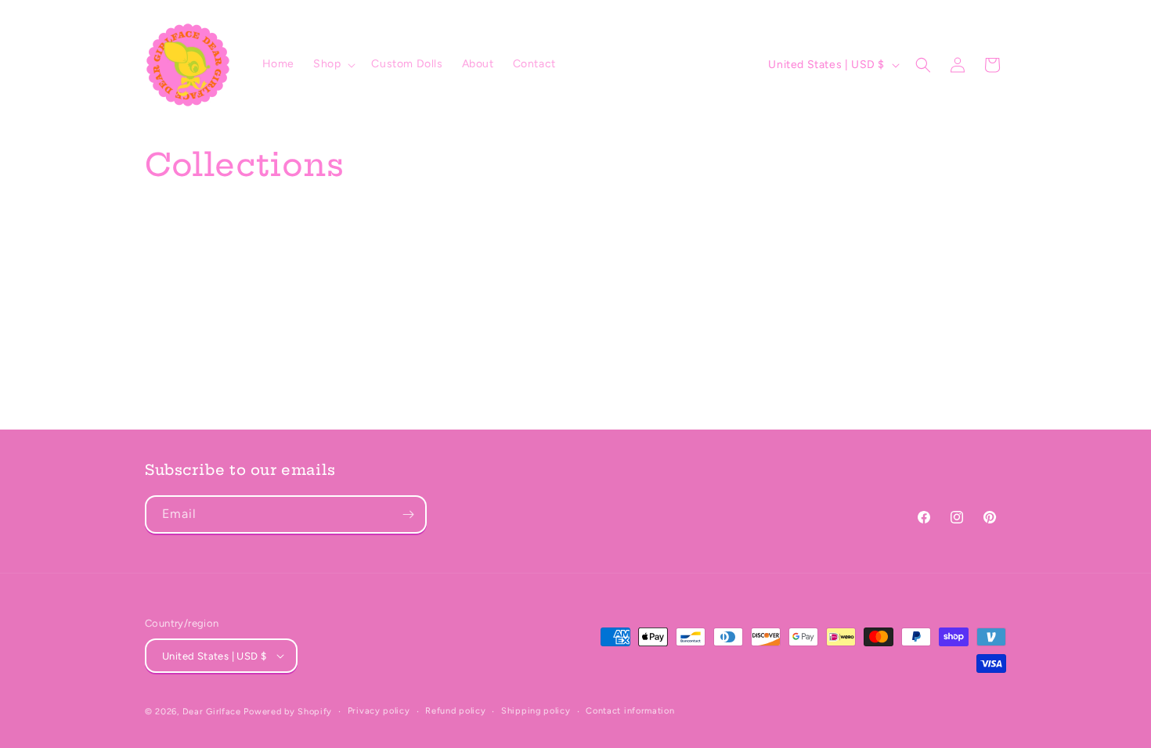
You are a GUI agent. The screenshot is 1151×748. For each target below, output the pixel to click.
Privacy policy (379, 711)
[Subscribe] (408, 514)
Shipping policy (536, 711)
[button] (333, 64)
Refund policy (455, 711)
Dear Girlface (211, 712)
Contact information (630, 711)
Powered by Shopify (288, 712)
